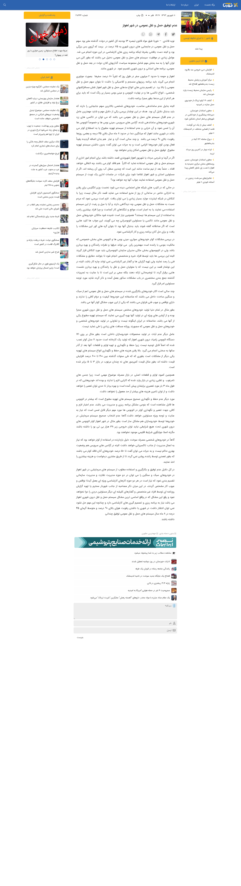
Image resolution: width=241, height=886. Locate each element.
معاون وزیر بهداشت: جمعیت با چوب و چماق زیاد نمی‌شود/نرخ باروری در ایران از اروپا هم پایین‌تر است (43, 130)
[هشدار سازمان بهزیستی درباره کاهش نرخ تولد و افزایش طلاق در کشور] (64, 101)
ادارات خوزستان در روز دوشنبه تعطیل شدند (151, 561)
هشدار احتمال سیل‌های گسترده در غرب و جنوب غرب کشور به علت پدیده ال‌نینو (44, 169)
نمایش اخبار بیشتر (189, 191)
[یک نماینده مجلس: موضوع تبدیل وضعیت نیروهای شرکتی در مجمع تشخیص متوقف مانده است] (64, 112)
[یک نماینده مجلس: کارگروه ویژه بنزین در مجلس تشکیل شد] (64, 89)
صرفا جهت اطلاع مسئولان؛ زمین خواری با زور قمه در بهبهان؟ (47, 53)
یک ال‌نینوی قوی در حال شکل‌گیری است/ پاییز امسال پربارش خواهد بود (43, 266)
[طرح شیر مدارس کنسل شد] (64, 254)
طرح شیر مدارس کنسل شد (47, 252)
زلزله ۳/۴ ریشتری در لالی (158, 583)
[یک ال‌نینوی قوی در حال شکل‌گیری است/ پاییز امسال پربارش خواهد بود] (64, 266)
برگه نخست (209, 5)
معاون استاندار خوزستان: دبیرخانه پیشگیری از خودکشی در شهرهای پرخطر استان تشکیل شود (199, 114)
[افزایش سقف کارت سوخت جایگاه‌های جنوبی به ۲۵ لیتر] (64, 183)
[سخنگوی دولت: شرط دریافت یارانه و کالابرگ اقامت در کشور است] (64, 242)
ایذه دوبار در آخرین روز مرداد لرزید (200, 151)
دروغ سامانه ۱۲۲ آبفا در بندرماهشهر (202, 141)
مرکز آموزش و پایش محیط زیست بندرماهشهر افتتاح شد (201, 82)
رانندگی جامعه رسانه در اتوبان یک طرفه (152, 569)
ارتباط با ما (170, 5)
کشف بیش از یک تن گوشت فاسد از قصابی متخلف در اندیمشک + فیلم (198, 129)
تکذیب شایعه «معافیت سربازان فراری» (45, 230)
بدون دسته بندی (166, 533)
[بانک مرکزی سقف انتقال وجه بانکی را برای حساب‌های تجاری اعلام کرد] (64, 144)
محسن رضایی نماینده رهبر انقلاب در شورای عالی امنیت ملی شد (43, 206)
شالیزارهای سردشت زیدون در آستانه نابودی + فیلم (199, 180)
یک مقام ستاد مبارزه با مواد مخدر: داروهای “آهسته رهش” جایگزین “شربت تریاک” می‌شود (130, 597)
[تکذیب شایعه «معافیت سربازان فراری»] (64, 230)
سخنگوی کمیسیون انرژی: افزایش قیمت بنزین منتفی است (44, 195)
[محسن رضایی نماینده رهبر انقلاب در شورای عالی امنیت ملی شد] (64, 207)
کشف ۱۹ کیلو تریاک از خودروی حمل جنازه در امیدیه (199, 102)
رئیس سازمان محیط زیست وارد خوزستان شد (198, 92)
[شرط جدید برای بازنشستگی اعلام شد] (64, 218)
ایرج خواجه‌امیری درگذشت (47, 153)
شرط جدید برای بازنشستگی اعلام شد (43, 216)
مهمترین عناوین (149, 533)
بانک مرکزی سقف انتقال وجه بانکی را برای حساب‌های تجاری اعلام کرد (43, 144)
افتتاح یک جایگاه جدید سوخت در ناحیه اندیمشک (148, 576)
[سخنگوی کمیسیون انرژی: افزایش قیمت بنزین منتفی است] (64, 195)
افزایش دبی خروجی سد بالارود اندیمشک (199, 72)
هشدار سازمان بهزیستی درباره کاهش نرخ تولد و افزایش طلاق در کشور (42, 100)
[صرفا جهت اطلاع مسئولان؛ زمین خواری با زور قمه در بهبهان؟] (47, 35)
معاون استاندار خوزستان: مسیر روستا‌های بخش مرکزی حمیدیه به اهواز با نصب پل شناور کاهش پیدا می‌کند (199, 166)
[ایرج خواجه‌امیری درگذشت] (64, 156)
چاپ (138, 15)
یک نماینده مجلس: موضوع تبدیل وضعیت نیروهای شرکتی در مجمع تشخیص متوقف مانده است (44, 114)
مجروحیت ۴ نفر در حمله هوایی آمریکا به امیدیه (149, 590)
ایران (196, 5)
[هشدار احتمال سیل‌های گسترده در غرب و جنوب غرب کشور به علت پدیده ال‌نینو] (64, 167)
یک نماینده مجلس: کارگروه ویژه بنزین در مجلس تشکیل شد (42, 89)
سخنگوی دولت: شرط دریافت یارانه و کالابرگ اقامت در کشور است (43, 242)
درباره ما (184, 5)
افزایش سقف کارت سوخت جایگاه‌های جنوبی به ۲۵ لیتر (42, 183)
